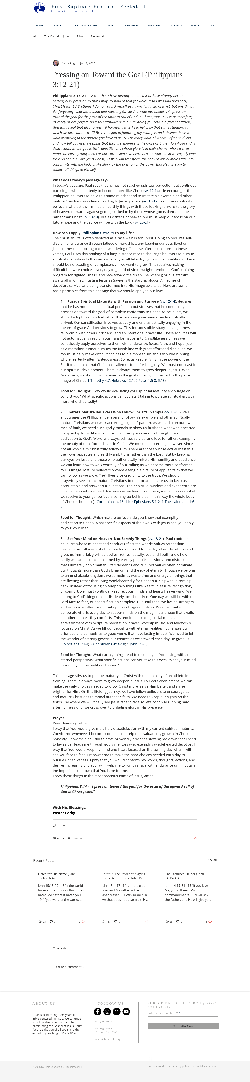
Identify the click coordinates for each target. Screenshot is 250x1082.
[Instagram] (107, 1011)
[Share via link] (54, 826)
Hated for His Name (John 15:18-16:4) (57, 876)
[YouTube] (126, 1011)
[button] (111, 25)
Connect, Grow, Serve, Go (74, 11)
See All (212, 860)
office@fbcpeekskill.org (108, 1039)
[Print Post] (64, 826)
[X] (117, 1011)
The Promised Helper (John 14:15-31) (184, 876)
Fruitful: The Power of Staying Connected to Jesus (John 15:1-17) (124, 876)
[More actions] (195, 63)
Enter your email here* (163, 1013)
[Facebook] (97, 1011)
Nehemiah (98, 36)
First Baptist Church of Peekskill (98, 6)
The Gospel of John (56, 36)
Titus (80, 36)
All (35, 36)
